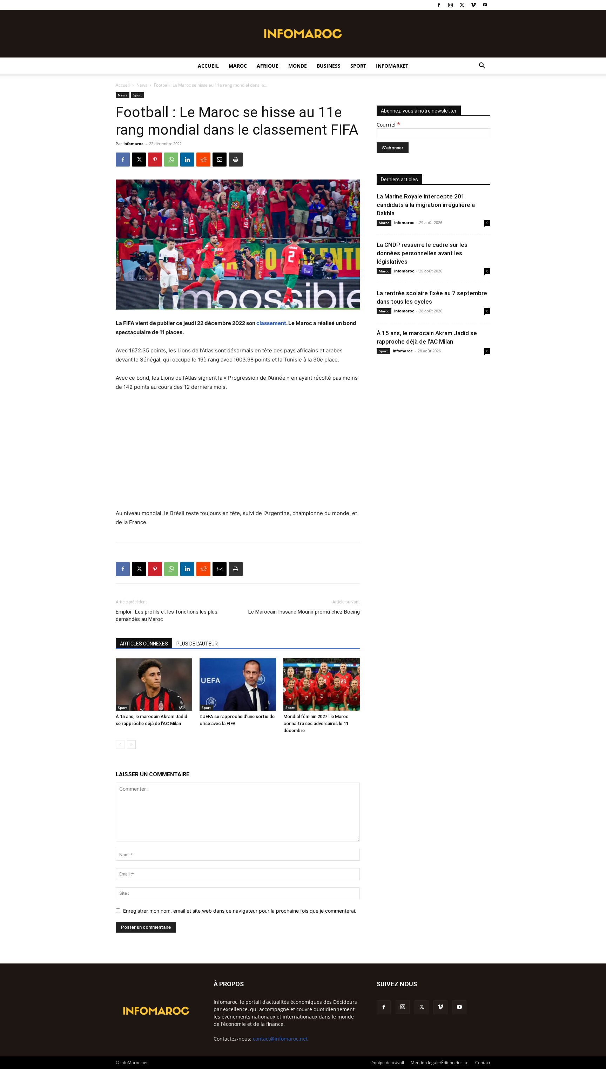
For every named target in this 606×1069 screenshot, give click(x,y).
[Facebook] (438, 5)
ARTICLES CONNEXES (144, 644)
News (141, 85)
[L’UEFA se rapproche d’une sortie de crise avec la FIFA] (238, 684)
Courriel (388, 124)
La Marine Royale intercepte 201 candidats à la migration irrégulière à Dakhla (426, 205)
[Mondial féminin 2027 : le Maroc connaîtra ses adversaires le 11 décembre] (321, 684)
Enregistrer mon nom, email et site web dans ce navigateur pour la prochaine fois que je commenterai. (239, 911)
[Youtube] (485, 5)
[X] (462, 5)
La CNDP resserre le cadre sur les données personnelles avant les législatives (422, 253)
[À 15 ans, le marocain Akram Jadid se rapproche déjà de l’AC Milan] (154, 684)
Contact (482, 1062)
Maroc (238, 65)
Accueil (208, 65)
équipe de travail (387, 1062)
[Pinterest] (155, 160)
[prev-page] (120, 744)
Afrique (267, 65)
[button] (481, 66)
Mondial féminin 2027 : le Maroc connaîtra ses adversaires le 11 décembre (316, 723)
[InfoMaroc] (303, 33)
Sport (358, 65)
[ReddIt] (203, 160)
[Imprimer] (236, 160)
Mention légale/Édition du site (440, 1062)
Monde (297, 65)
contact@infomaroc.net (280, 1038)
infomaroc (133, 143)
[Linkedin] (187, 160)
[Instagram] (450, 5)
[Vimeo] (473, 5)
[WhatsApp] (171, 160)
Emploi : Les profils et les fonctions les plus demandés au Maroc (166, 615)
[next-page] (131, 744)
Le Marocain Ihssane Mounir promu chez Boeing (304, 612)
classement (271, 323)
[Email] (220, 160)
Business (329, 65)
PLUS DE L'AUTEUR (197, 644)
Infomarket (392, 65)
